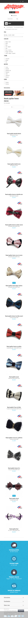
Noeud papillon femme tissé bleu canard (14, 316)
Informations (7, 88)
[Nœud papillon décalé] (14, 486)
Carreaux (7, 58)
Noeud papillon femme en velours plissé (14, 225)
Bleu (6, 45)
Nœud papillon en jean (14, 377)
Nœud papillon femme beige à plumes (14, 285)
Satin (7, 74)
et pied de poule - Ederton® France (14, 348)
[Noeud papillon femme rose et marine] (14, 243)
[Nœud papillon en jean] (14, 365)
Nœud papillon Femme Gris (14, 468)
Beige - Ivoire (8, 42)
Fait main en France (14, 135)
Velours (7, 77)
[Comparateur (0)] (22, 2)
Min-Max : (6, 35)
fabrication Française (14, 196)
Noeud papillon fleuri (14, 529)
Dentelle (7, 69)
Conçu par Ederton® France (14, 469)
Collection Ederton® (14, 317)
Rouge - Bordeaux (9, 51)
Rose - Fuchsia (8, 50)
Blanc (7, 43)
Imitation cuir (8, 70)
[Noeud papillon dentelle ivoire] (14, 152)
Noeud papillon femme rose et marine (14, 255)
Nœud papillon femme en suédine (14, 346)
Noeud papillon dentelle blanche (14, 133)
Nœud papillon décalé (14, 498)
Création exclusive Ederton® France (14, 408)
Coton (7, 67)
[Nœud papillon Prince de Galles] (14, 395)
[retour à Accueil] (4, 27)
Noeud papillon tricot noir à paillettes (14, 438)
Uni (6, 62)
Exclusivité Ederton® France (14, 226)
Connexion (14, 15)
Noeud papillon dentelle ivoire (14, 164)
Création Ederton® (14, 500)
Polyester (7, 72)
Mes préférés (20, 2)
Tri (11, 107)
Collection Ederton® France (14, 378)
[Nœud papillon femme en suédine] (14, 334)
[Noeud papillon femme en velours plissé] (14, 213)
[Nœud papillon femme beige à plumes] (14, 273)
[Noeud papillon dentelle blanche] (14, 121)
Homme (7, 84)
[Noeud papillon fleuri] (14, 517)
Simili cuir (7, 75)
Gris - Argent (8, 47)
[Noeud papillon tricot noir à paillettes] (14, 425)
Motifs (7, 60)
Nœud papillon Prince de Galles (14, 407)
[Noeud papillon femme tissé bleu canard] (14, 304)
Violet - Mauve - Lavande (10, 53)
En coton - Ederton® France (14, 530)
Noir (6, 48)
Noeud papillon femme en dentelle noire (14, 194)
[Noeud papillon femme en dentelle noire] (14, 182)
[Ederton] (14, 6)
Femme (7, 82)
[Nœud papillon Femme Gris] (14, 456)
